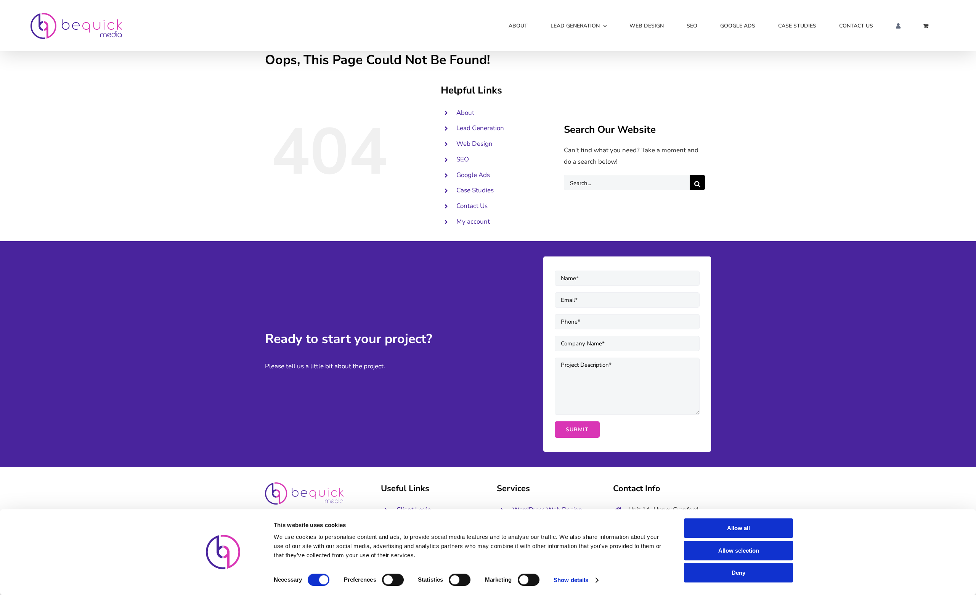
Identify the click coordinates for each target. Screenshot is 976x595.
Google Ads (473, 175)
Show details (571, 580)
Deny (738, 572)
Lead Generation (480, 128)
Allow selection (738, 550)
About (465, 112)
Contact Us (472, 206)
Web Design (474, 143)
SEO (462, 159)
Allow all (738, 528)
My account (473, 221)
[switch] (393, 580)
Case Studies (475, 190)
